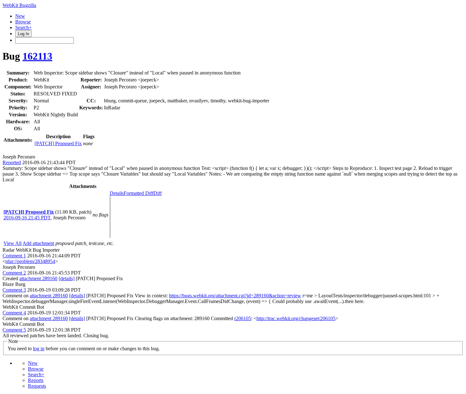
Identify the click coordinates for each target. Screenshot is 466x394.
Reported (12, 162)
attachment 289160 (38, 278)
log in (38, 348)
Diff (157, 193)
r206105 (242, 318)
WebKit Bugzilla (19, 5)
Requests (37, 386)
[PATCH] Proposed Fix (58, 143)
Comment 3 (14, 290)
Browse (23, 21)
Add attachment (38, 243)
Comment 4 (14, 312)
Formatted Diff (138, 193)
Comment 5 (14, 330)
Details (117, 193)
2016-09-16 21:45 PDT (26, 217)
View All (12, 243)
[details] (66, 278)
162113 (37, 56)
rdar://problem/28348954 (30, 261)
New (20, 16)
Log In (23, 33)
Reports (35, 380)
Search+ (23, 27)
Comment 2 (14, 272)
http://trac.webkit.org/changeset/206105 (295, 318)
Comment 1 (14, 255)
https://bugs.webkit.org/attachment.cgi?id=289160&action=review (235, 295)
